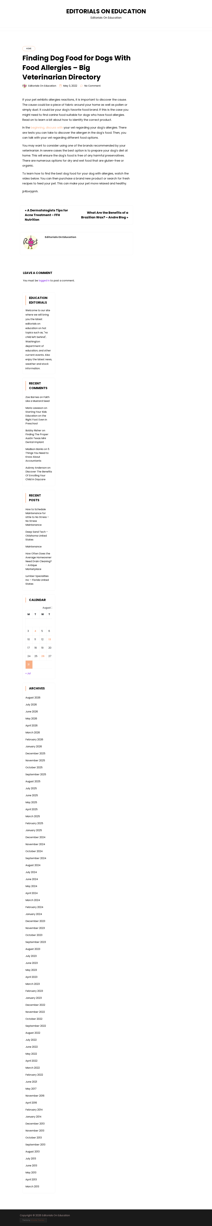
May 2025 (31, 802)
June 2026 (31, 711)
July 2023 (31, 956)
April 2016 (31, 1102)
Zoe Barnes (32, 397)
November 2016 (34, 1095)
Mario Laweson (34, 408)
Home (28, 48)
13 (49, 639)
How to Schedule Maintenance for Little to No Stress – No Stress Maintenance (37, 517)
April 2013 (31, 1179)
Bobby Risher (33, 430)
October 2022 (33, 1019)
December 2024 (35, 837)
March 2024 (32, 900)
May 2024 (31, 886)
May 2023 (31, 970)
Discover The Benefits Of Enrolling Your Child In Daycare (38, 475)
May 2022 (31, 1054)
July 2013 (30, 1158)
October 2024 (34, 851)
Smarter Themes (37, 1220)
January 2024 (33, 914)
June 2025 (31, 795)
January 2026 (33, 746)
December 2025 (35, 753)
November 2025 (35, 760)
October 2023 (33, 935)
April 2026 (31, 725)
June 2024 (31, 879)
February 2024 (34, 907)
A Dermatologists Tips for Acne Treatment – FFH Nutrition (46, 215)
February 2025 (34, 823)
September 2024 (35, 858)
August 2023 (32, 949)
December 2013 (35, 1123)
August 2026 (32, 697)
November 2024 (35, 844)
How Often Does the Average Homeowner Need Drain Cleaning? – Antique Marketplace (38, 561)
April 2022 (31, 1061)
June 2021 (31, 1082)
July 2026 (31, 704)
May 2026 (31, 718)
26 (43, 656)
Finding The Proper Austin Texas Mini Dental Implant (36, 438)
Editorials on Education (42, 86)
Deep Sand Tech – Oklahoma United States (36, 535)
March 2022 (32, 1068)
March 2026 (32, 732)
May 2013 (30, 1172)
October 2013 (33, 1137)
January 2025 (33, 830)
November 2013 (34, 1130)
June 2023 (31, 963)
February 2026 (34, 739)
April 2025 (31, 809)
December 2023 (35, 921)
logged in (44, 280)
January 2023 (33, 998)
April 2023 (31, 977)
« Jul (28, 673)
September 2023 (35, 942)
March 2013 (32, 1186)
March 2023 (32, 984)
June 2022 (31, 1047)
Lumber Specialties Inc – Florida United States (37, 580)
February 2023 (34, 991)
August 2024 (33, 865)
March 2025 (32, 816)
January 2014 (33, 1116)
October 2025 (34, 767)
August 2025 (32, 781)
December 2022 (35, 1005)
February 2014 (34, 1109)
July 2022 (31, 1040)
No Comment (92, 86)
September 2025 (35, 774)
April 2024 (31, 893)
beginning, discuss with (47, 127)
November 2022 (35, 1012)
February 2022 (34, 1075)
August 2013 (32, 1151)
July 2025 (31, 788)
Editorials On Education (106, 11)
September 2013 (35, 1144)
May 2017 (30, 1089)
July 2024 (31, 872)
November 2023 (35, 928)
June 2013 (31, 1165)
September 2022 (35, 1026)
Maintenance (33, 546)
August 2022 (32, 1033)
